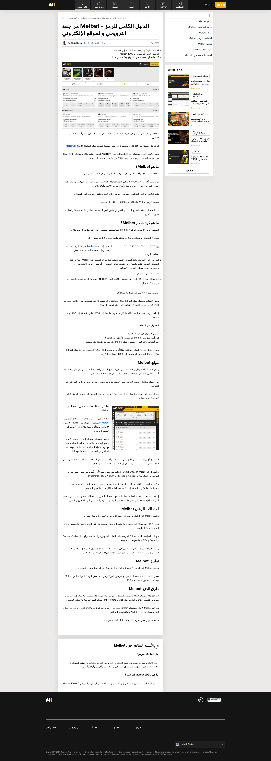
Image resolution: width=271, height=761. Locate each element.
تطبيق (116, 727)
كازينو (138, 727)
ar (209, 5)
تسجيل (94, 727)
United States (187, 744)
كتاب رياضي (51, 727)
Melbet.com (72, 145)
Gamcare (148, 754)
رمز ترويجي (73, 727)
